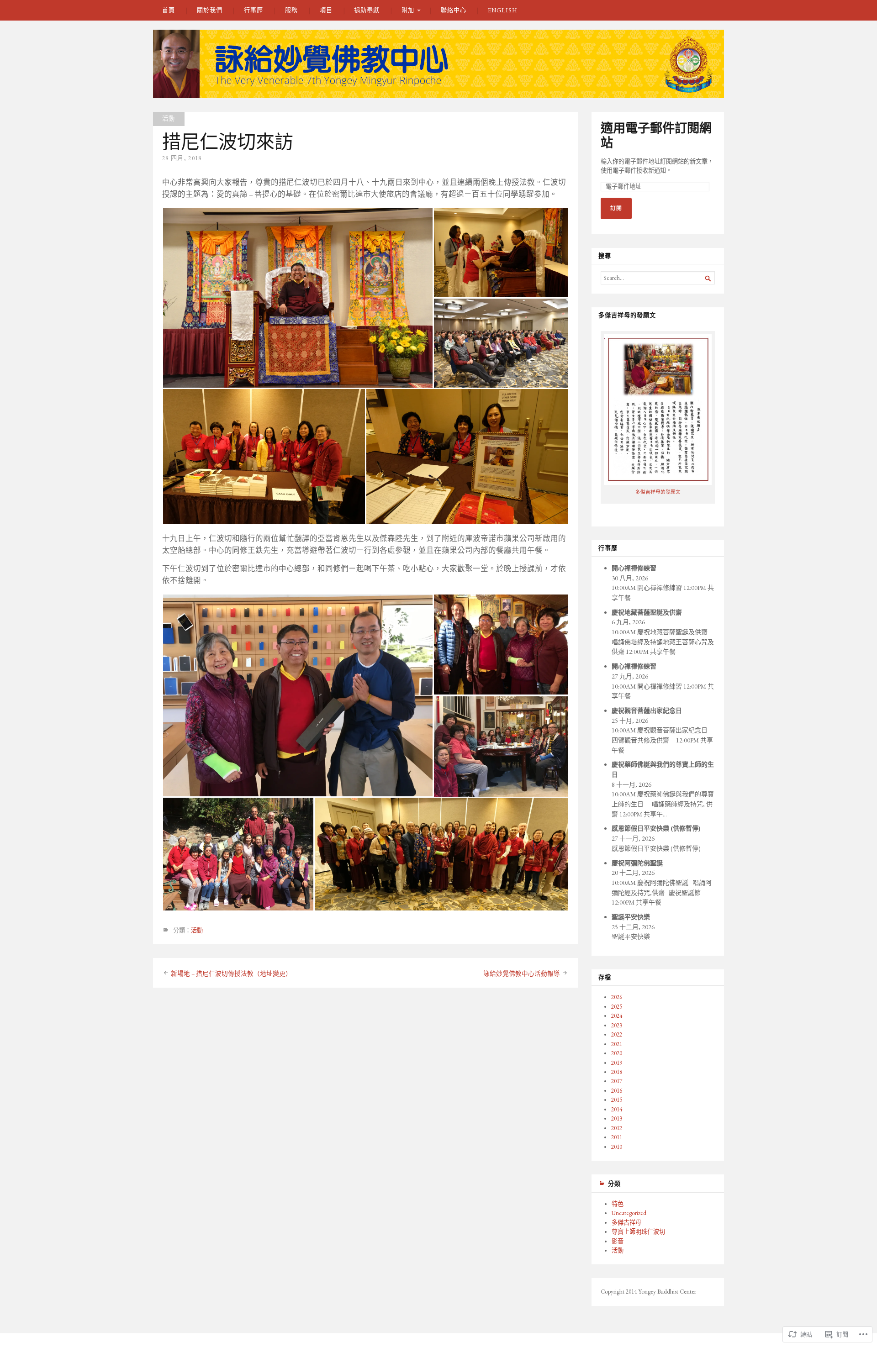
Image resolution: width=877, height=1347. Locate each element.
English (502, 10)
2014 (616, 1109)
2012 (616, 1128)
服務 (291, 10)
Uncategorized (629, 1213)
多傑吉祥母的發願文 (658, 492)
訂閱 (616, 208)
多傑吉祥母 (626, 1222)
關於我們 (209, 10)
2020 (616, 1053)
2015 (616, 1100)
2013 (616, 1118)
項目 (326, 10)
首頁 (168, 10)
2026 (616, 997)
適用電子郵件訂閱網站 (656, 135)
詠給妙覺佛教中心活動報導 (521, 973)
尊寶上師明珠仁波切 (638, 1232)
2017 (616, 1081)
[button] (297, 298)
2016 (616, 1090)
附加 (408, 10)
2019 (616, 1063)
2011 (616, 1137)
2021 (616, 1044)
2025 (616, 1006)
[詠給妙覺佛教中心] (438, 64)
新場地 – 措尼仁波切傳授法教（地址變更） (231, 973)
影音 (617, 1241)
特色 (617, 1204)
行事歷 (253, 10)
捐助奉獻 (367, 10)
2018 (616, 1072)
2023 (616, 1025)
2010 (616, 1147)
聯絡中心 (453, 10)
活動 (168, 118)
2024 (616, 1016)
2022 (616, 1034)
